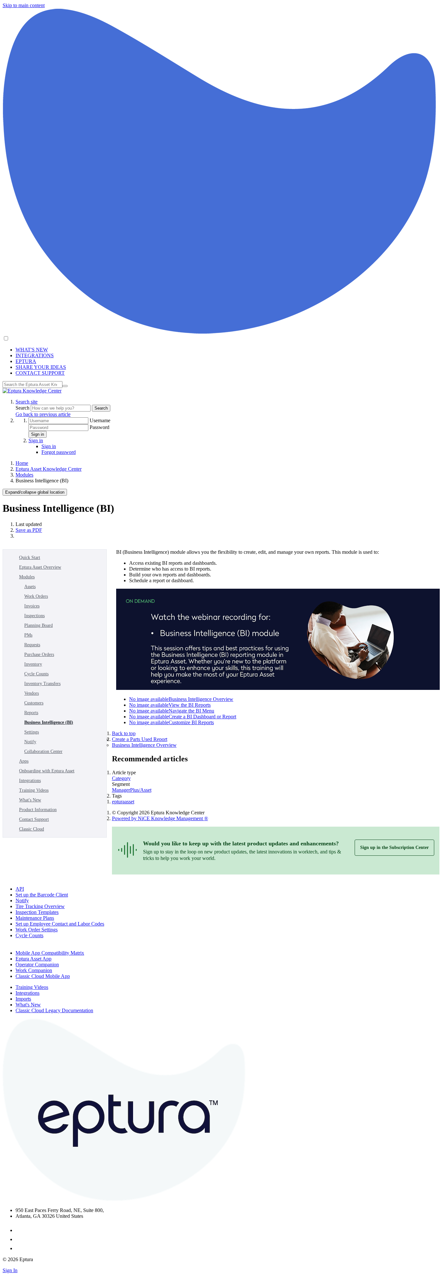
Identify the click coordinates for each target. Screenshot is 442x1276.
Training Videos (34, 790)
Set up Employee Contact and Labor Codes (60, 924)
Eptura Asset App (33, 958)
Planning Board (38, 625)
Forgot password (58, 452)
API (20, 889)
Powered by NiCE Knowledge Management (160, 818)
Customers (33, 703)
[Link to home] (32, 390)
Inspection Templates (37, 912)
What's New (30, 800)
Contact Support (34, 819)
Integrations (30, 780)
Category (121, 778)
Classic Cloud (31, 829)
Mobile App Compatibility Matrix (50, 953)
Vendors (31, 693)
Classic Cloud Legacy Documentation (54, 1010)
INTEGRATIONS (35, 355)
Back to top (124, 733)
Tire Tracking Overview (40, 906)
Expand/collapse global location (34, 492)
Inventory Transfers (42, 683)
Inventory (33, 664)
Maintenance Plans (35, 918)
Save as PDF (29, 530)
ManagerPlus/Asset (131, 790)
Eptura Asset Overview (40, 567)
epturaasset (123, 801)
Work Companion (34, 970)
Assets (30, 586)
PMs (28, 635)
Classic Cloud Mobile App (43, 976)
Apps (23, 761)
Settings (31, 732)
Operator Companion (37, 964)
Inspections (34, 615)
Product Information (38, 809)
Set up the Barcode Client (42, 894)
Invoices (31, 606)
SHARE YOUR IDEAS (41, 367)
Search (23, 408)
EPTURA (26, 361)
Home (22, 463)
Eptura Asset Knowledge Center (49, 469)
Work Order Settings (37, 929)
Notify (30, 741)
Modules (24, 474)
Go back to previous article (43, 414)
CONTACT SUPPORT (40, 373)
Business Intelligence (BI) (48, 722)
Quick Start (29, 557)
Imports (23, 999)
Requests (32, 644)
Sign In (10, 1270)
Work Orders (36, 596)
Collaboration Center (43, 751)
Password (99, 427)
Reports (31, 712)
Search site (27, 401)
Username (100, 420)
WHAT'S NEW (32, 349)
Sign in (37, 434)
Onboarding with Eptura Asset (46, 770)
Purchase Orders (39, 654)
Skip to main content (24, 5)
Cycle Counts (36, 673)
